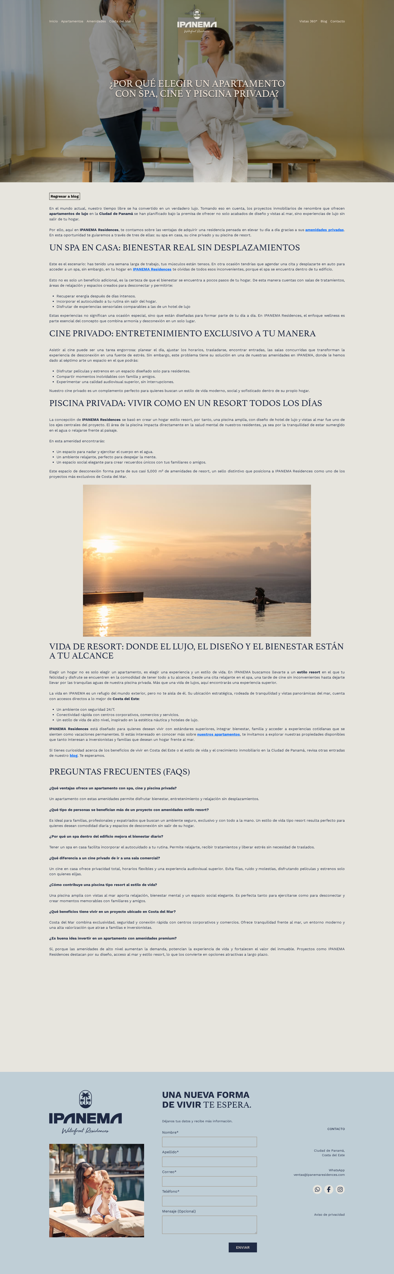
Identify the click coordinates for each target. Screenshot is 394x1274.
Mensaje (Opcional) (179, 1211)
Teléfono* (170, 1191)
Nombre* (170, 1132)
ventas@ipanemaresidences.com (319, 1174)
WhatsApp (337, 1170)
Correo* (169, 1172)
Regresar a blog (65, 196)
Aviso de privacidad (329, 1214)
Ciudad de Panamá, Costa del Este (329, 1153)
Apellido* (170, 1152)
